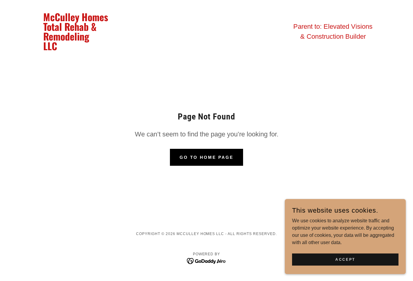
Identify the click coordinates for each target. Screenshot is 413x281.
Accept (345, 259)
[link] (80, 48)
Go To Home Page (207, 157)
